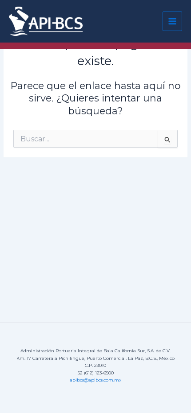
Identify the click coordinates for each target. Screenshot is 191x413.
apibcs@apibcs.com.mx (95, 380)
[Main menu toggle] (172, 21)
